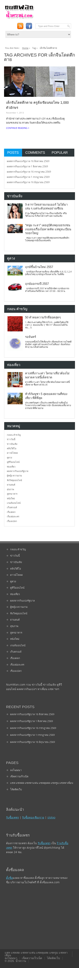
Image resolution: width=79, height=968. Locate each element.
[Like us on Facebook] (29, 26)
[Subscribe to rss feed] (20, 26)
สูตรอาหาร (12, 493)
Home (25, 47)
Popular (60, 152)
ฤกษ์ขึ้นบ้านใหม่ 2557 (39, 267)
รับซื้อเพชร (12, 817)
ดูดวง (9, 457)
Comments (35, 152)
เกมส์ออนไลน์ (14, 502)
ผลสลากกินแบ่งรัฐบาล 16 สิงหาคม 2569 (28, 161)
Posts (13, 152)
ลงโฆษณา (16, 770)
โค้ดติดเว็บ (16, 789)
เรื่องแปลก (12, 521)
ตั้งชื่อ (9, 878)
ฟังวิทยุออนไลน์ (14, 480)
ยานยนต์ (11, 484)
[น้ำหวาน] (19, 17)
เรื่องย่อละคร (13, 516)
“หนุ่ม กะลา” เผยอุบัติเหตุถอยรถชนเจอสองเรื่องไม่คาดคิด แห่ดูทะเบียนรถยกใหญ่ (48, 229)
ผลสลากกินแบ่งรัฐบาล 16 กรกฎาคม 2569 (29, 171)
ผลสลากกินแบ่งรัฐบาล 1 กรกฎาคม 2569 (28, 177)
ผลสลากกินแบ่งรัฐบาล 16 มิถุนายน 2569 (28, 182)
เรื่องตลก (11, 511)
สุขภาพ (10, 489)
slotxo (51, 817)
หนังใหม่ (11, 498)
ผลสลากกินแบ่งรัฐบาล (17, 471)
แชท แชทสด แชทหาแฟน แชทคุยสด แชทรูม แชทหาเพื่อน (41, 783)
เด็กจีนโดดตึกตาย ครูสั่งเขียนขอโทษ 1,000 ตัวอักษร (37, 105)
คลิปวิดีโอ (11, 448)
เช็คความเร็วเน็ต (19, 776)
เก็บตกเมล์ (12, 507)
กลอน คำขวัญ (14, 434)
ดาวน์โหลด (12, 452)
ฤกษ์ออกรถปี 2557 (37, 283)
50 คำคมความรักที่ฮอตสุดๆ (43, 317)
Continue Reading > (17, 127)
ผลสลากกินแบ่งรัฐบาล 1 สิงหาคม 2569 (27, 166)
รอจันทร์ (30, 336)
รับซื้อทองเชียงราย (33, 817)
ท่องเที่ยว (11, 466)
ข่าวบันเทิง (12, 443)
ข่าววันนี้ (11, 439)
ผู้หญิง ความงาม (14, 475)
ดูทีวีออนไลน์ (13, 461)
